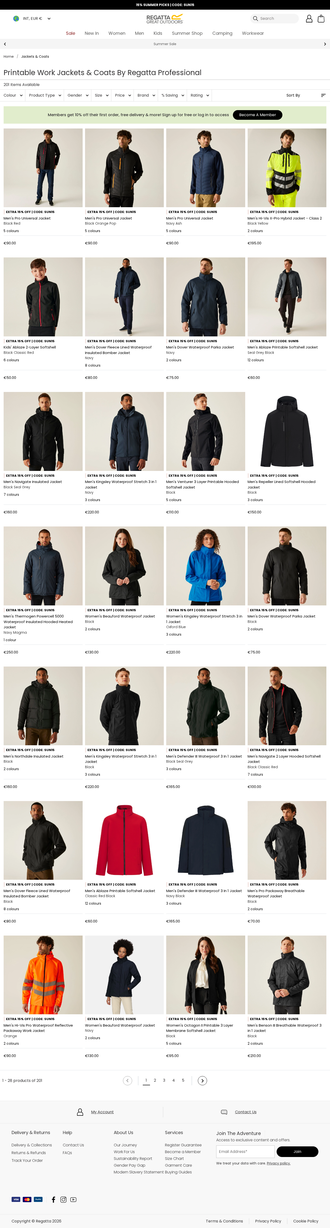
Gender (79, 95)
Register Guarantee (183, 1145)
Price (123, 95)
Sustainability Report (133, 1158)
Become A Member (257, 115)
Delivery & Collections (32, 1145)
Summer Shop (187, 33)
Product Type (46, 95)
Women (116, 33)
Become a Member (183, 1152)
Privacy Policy (268, 1221)
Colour (14, 95)
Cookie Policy (305, 1221)
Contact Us (246, 1112)
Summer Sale (165, 44)
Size (102, 95)
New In (92, 33)
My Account (102, 1112)
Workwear (253, 33)
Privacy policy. (279, 1163)
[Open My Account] (309, 18)
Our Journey (125, 1145)
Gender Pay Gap (129, 1165)
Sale (70, 33)
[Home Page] (165, 18)
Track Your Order (27, 1160)
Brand (147, 95)
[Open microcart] (321, 18)
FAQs (67, 1153)
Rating (200, 95)
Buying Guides (178, 1172)
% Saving (174, 95)
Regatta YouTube (73, 1200)
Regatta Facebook (53, 1200)
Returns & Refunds (29, 1153)
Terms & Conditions (224, 1221)
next (325, 44)
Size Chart (174, 1158)
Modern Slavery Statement (139, 1172)
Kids (158, 33)
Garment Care (178, 1165)
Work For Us (124, 1152)
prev (5, 44)
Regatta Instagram (63, 1200)
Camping (222, 33)
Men (139, 33)
